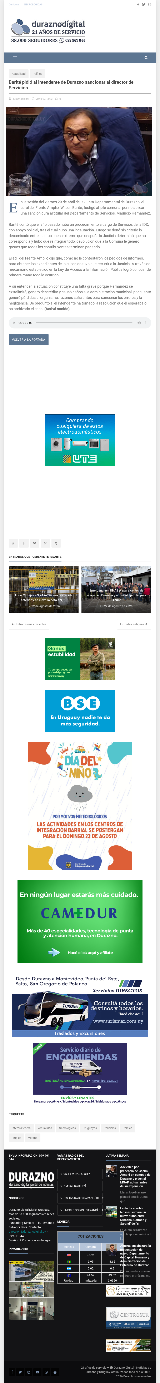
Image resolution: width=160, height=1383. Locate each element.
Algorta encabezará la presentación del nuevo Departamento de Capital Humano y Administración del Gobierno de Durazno (135, 1255)
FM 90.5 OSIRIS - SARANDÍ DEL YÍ (83, 1210)
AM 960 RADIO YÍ (74, 1186)
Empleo (16, 1138)
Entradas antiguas (132, 624)
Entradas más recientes (30, 624)
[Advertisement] (80, 381)
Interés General (21, 1128)
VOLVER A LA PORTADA (28, 340)
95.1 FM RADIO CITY (76, 1174)
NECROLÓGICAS (33, 4)
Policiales (110, 1128)
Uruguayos (90, 1128)
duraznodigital (21, 98)
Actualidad (19, 73)
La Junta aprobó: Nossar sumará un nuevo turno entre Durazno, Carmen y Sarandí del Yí (133, 1216)
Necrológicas (67, 1128)
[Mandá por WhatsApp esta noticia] (13, 543)
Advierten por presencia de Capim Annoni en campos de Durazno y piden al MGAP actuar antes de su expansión (135, 1176)
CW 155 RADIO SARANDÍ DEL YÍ (83, 1198)
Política (37, 73)
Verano (33, 1138)
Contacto (14, 4)
